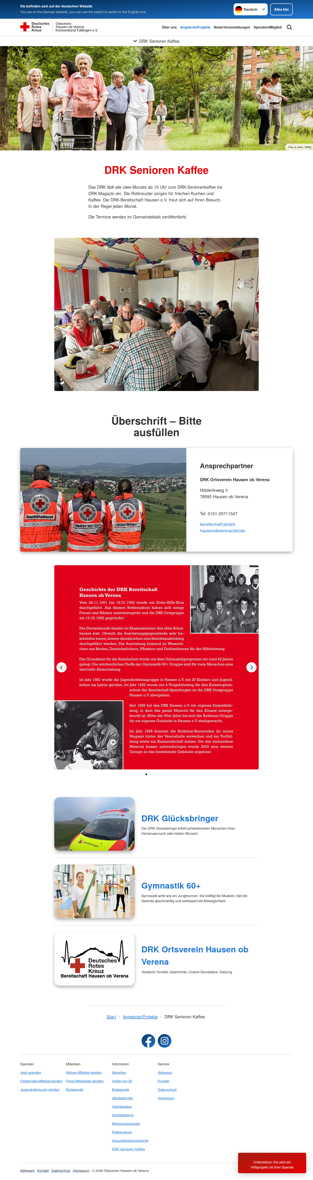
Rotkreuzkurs (122, 1132)
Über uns (169, 27)
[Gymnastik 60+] (94, 891)
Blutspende (74, 1089)
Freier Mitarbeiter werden (85, 1081)
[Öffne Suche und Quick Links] (289, 27)
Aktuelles (119, 1072)
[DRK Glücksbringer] (94, 824)
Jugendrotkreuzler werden (40, 1089)
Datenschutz (167, 1089)
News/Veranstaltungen (232, 27)
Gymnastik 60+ (171, 885)
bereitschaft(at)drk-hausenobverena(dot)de (222, 527)
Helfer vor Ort (122, 1081)
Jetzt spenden (30, 1072)
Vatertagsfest (122, 1106)
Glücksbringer (122, 1098)
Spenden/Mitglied (268, 27)
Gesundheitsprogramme (130, 1140)
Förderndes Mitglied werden (41, 1081)
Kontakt (163, 1081)
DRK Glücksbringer (179, 818)
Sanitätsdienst (123, 1115)
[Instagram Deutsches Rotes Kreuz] (164, 1041)
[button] (146, 774)
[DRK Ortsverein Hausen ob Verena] (94, 959)
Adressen (165, 1072)
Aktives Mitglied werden (84, 1072)
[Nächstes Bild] (61, 667)
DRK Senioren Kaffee (128, 1149)
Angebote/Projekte (195, 27)
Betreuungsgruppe (126, 1123)
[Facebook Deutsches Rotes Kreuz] (148, 1041)
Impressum (166, 1098)
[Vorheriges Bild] (251, 667)
